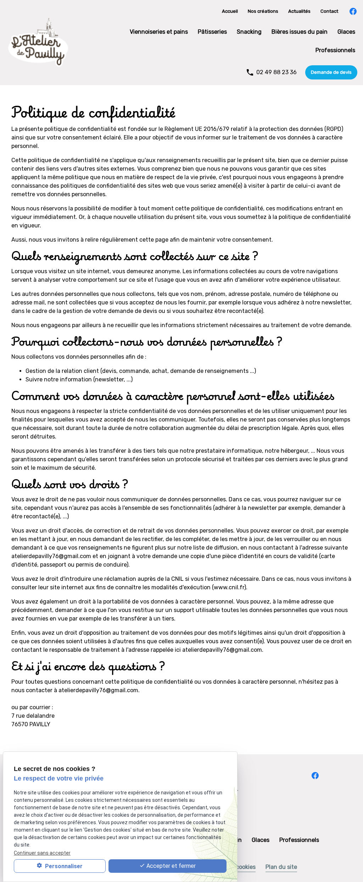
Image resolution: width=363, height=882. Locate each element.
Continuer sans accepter (42, 853)
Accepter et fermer (170, 865)
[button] (331, 72)
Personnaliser (63, 866)
